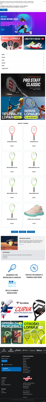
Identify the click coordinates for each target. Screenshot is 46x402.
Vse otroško (31, 231)
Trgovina (3, 381)
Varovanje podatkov (26, 370)
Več (2, 29)
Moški (3, 54)
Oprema (3, 63)
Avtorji (44, 401)
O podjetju (3, 379)
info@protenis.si (29, 394)
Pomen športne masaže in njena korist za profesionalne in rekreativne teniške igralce (17, 254)
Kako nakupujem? (26, 358)
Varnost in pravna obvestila (29, 399)
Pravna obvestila (26, 372)
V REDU (3, 9)
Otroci (3, 60)
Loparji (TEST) (5, 68)
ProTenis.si (25, 397)
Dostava (24, 359)
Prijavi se (4, 360)
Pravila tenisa (5, 256)
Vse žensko (22, 231)
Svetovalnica (3, 392)
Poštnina (24, 361)
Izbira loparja (5, 257)
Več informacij (13, 133)
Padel (3, 65)
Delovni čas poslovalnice (5, 384)
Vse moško (14, 231)
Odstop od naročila (26, 367)
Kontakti (3, 383)
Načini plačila (25, 369)
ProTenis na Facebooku (8, 364)
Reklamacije (25, 366)
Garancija (25, 364)
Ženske (3, 57)
